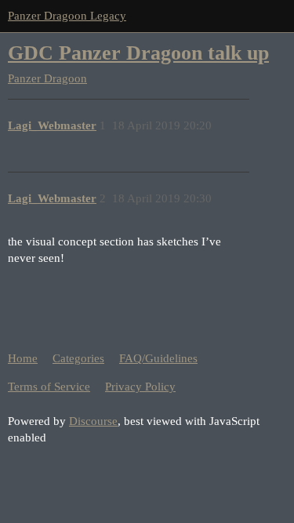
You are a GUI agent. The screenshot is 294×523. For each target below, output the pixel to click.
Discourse (93, 421)
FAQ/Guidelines (158, 358)
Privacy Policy (140, 386)
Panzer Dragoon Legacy (67, 15)
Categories (78, 358)
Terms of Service (49, 386)
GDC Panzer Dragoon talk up (138, 53)
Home (23, 358)
